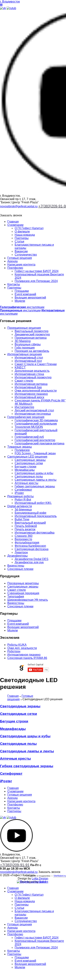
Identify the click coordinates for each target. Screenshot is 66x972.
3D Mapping (23, 341)
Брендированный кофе (30, 512)
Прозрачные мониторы (23, 583)
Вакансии (21, 251)
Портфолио (15, 267)
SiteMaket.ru (60, 876)
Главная (13, 221)
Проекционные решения (24, 327)
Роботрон (13, 651)
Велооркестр (23, 539)
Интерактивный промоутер (33, 377)
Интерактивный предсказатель (36, 516)
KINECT (20, 367)
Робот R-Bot (23, 499)
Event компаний (25, 294)
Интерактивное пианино (31, 393)
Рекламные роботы (20, 496)
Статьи (19, 241)
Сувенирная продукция (23, 593)
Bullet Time (22, 519)
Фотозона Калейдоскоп (30, 545)
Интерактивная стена (29, 374)
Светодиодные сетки (29, 463)
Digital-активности (19, 506)
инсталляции (22, 307)
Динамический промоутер (32, 334)
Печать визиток (25, 529)
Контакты (13, 284)
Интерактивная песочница (33, 413)
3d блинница (23, 509)
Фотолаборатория (27, 542)
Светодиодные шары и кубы (34, 473)
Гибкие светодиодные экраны (35, 486)
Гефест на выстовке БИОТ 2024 (36, 271)
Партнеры (22, 238)
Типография (15, 596)
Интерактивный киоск (29, 397)
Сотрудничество (26, 254)
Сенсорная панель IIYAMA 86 (27, 657)
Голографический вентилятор (35, 440)
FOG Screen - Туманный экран (35, 453)
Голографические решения (25, 417)
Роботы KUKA (17, 644)
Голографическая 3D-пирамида (36, 420)
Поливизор (22, 450)
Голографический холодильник (36, 423)
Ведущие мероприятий (30, 297)
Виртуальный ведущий (30, 522)
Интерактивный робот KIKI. (33, 502)
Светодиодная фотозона (31, 549)
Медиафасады (25, 469)
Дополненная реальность (32, 370)
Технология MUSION (29, 426)
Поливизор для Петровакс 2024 (36, 281)
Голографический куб (29, 436)
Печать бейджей (26, 526)
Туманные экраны (19, 446)
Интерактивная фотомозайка (34, 532)
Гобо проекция (25, 347)
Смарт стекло (24, 380)
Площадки (22, 290)
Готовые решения (19, 257)
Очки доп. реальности (22, 648)
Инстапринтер (24, 407)
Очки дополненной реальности (36, 390)
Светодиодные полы (29, 476)
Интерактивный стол (29, 357)
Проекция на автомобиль (32, 351)
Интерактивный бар (28, 387)
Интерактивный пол (28, 360)
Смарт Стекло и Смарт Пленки (36, 364)
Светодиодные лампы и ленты (35, 479)
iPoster (19, 493)
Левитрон (21, 552)
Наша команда (25, 234)
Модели (20, 300)
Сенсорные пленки (20, 569)
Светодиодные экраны (30, 460)
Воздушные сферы (28, 344)
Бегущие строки (25, 466)
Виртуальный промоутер (31, 331)
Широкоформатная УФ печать (27, 599)
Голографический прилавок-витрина (39, 443)
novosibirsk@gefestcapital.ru (19, 206)
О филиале (22, 231)
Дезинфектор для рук (29, 562)
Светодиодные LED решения (27, 456)
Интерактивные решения (24, 354)
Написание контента (21, 264)
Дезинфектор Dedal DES (31, 559)
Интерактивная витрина (31, 384)
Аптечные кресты (26, 483)
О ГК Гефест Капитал (29, 228)
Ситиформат (23, 489)
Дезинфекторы (17, 555)
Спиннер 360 (23, 535)
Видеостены (15, 565)
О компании (15, 224)
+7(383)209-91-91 (15, 865)
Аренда (12, 261)
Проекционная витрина (31, 337)
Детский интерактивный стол (34, 410)
